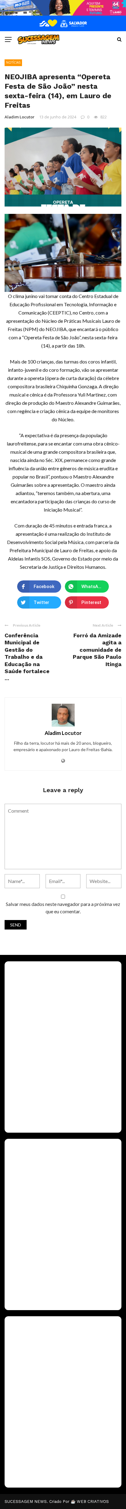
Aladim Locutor (20, 117)
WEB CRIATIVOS (93, 1501)
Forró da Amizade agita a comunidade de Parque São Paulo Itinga (97, 649)
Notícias (13, 62)
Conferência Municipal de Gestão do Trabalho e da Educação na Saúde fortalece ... (27, 656)
